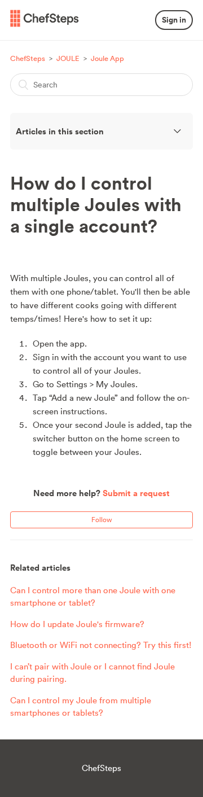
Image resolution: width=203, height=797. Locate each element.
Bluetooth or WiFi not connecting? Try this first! (101, 645)
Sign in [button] (174, 19)
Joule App (107, 58)
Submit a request (136, 493)
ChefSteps (27, 58)
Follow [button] (101, 519)
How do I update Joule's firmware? (77, 624)
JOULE (68, 58)
